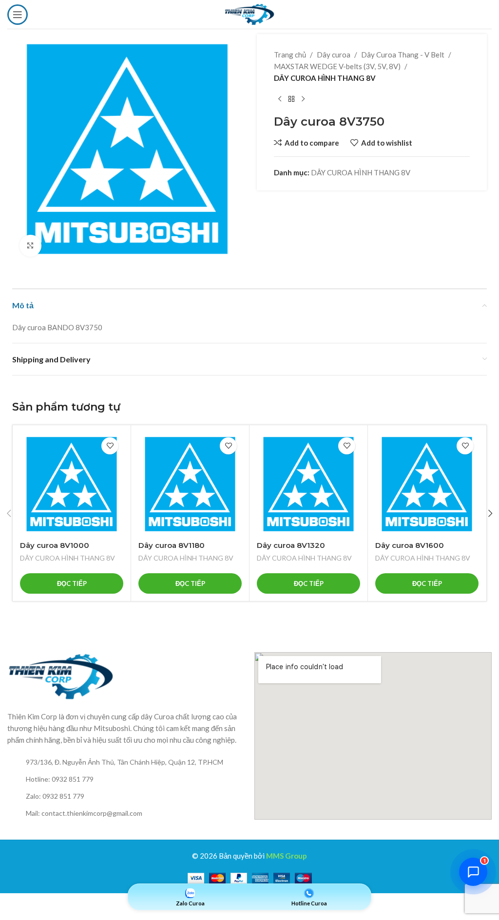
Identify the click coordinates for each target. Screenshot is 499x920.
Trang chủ (290, 54)
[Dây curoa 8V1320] (308, 484)
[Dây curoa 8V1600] (427, 484)
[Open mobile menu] (17, 14)
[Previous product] (280, 99)
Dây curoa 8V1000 (54, 545)
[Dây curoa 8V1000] (71, 484)
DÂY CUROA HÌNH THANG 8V (325, 78)
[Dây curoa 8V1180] (190, 484)
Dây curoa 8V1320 (291, 545)
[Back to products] (291, 99)
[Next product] (303, 99)
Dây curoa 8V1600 (409, 545)
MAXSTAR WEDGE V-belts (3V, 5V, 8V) (337, 66)
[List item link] (126, 762)
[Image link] (61, 675)
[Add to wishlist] (109, 445)
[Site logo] (249, 13)
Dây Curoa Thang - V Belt (402, 54)
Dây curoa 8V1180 (171, 545)
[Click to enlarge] (30, 246)
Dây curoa (333, 54)
